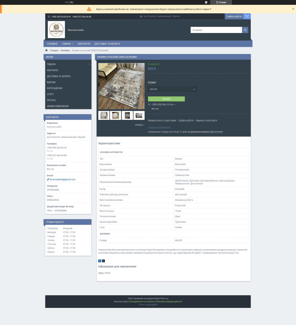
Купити (166, 99)
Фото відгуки (54, 88)
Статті (50, 94)
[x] (103, 261)
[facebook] (99, 261)
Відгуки (51, 82)
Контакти (84, 43)
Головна (52, 43)
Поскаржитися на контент (141, 301)
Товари (66, 43)
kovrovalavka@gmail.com (63, 179)
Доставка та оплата (107, 43)
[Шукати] (245, 30)
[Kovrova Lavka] (56, 29)
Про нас (51, 100)
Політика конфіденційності (169, 301)
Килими (65, 50)
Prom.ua (164, 298)
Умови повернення (58, 106)
